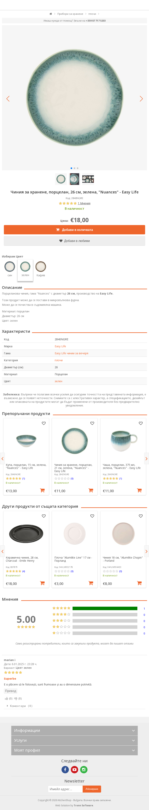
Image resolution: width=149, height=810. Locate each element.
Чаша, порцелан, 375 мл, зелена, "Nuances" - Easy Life (122, 466)
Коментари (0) (21, 706)
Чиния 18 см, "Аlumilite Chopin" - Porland (123, 559)
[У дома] (50, 14)
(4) (23, 571)
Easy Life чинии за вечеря (71, 353)
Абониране (92, 788)
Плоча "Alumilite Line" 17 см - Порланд (73, 559)
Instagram (83, 769)
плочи (59, 360)
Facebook (65, 769)
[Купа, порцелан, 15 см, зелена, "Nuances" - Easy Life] (26, 441)
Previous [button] (2, 458)
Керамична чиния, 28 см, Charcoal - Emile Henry (22, 559)
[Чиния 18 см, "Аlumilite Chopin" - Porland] (123, 533)
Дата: (7, 664)
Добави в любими (76, 241)
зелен (58, 381)
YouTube (74, 769)
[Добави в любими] (44, 423)
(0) (72, 478)
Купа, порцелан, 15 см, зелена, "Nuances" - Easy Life (26, 466)
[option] (26, 456)
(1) (23, 478)
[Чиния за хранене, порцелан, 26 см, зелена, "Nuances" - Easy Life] (74, 97)
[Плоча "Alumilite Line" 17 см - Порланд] (74, 533)
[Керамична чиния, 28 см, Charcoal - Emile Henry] (26, 533)
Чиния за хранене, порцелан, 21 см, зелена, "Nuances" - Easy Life (73, 468)
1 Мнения (84, 203)
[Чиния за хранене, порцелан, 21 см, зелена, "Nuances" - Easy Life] (74, 441)
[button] (8, 98)
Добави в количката (77, 229)
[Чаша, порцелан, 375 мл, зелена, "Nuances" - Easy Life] (123, 441)
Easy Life (60, 346)
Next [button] (146, 458)
